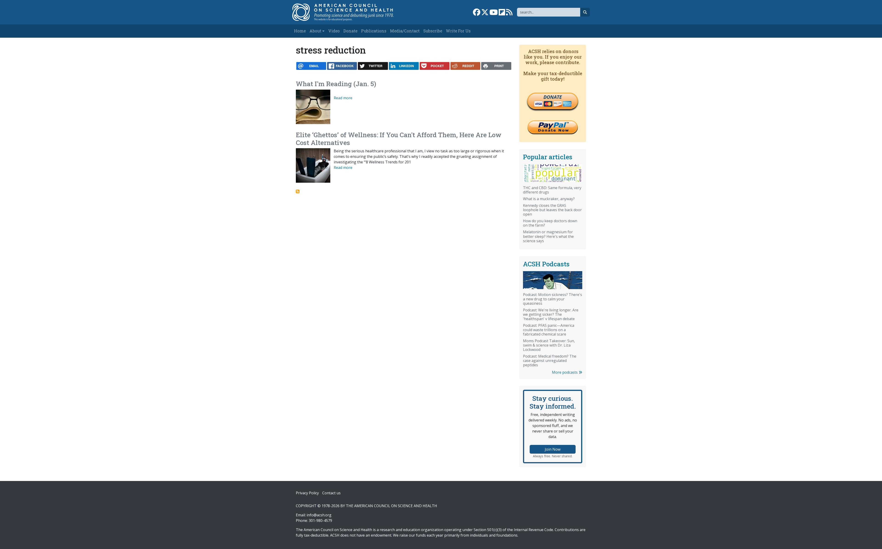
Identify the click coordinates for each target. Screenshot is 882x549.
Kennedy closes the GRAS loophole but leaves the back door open (552, 210)
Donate (350, 31)
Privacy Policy (307, 492)
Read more (343, 97)
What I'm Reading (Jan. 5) (336, 84)
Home (300, 31)
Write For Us (458, 31)
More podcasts (565, 372)
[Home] (347, 12)
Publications (373, 31)
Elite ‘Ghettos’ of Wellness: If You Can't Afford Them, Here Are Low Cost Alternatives (398, 139)
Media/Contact (405, 31)
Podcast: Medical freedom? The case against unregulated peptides (549, 360)
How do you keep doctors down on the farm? (550, 223)
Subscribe (432, 31)
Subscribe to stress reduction (298, 191)
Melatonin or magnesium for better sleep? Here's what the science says (548, 236)
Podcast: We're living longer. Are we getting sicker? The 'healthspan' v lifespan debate (550, 314)
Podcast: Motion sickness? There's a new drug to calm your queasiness (552, 299)
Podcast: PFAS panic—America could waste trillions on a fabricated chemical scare (548, 330)
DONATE (552, 97)
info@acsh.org (319, 515)
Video (334, 31)
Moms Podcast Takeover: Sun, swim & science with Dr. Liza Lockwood (549, 345)
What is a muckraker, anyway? (549, 198)
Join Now (552, 449)
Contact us (331, 492)
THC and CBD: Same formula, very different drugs (552, 190)
